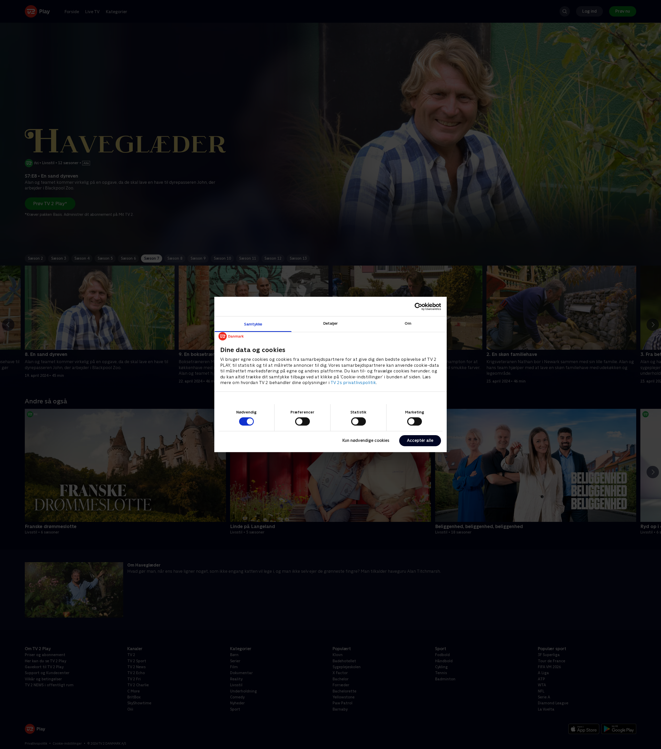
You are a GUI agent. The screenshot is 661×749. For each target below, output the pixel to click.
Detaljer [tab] (330, 323)
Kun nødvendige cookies (365, 440)
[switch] (302, 421)
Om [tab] (408, 323)
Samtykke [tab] (253, 324)
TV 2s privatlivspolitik (353, 382)
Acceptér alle (420, 440)
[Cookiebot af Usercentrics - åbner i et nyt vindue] (418, 306)
